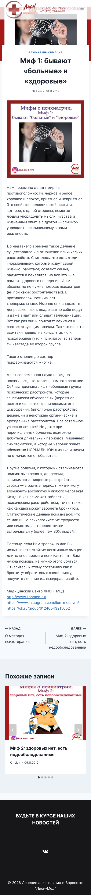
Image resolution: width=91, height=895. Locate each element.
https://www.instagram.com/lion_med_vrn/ (43, 602)
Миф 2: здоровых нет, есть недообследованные (67, 638)
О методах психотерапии (17, 635)
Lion (39, 91)
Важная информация (45, 52)
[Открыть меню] (82, 10)
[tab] (39, 777)
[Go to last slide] (13, 730)
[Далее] (78, 730)
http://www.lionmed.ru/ (26, 597)
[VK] (45, 851)
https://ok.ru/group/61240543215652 (38, 608)
